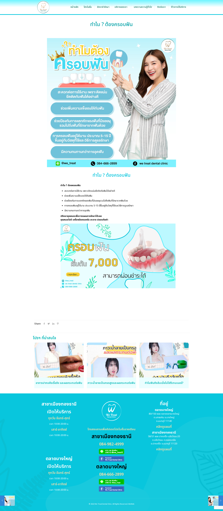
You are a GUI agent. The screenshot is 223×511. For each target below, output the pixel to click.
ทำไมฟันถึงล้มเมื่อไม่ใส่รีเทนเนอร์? (164, 383)
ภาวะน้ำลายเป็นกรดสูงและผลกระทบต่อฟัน (111, 383)
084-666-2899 (111, 474)
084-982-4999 (111, 444)
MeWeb (131, 504)
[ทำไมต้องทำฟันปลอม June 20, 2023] (215, 501)
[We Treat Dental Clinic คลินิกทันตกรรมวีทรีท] (43, 7)
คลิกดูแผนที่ (164, 427)
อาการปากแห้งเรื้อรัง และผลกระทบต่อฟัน (59, 383)
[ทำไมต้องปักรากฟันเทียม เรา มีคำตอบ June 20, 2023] (7, 501)
